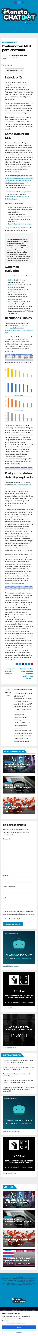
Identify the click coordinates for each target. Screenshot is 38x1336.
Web (4, 898)
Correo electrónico (9, 886)
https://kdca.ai (19, 1283)
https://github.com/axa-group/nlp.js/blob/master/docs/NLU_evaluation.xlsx (19, 330)
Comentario (7, 839)
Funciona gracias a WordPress (10, 1310)
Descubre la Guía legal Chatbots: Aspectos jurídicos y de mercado (26, 673)
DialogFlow (12, 289)
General (5, 42)
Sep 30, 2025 (10, 1244)
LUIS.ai (10, 280)
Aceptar (19, 1327)
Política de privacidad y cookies (16, 1323)
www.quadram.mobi (9, 1047)
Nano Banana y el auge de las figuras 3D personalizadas (18, 808)
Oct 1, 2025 (9, 1224)
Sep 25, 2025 (10, 1263)
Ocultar (21, 70)
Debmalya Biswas (20, 790)
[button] (31, 29)
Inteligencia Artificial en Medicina (10, 671)
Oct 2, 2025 (9, 1205)
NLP (15, 89)
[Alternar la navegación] (35, 29)
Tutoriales (14, 42)
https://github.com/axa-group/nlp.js (20, 484)
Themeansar (33, 1310)
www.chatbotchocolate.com (11, 966)
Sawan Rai (18, 811)
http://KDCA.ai (11, 1008)
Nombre (6, 875)
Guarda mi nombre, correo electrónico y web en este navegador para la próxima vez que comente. (18, 913)
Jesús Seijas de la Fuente (19, 55)
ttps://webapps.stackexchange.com (20, 224)
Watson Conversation (15, 285)
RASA (10, 301)
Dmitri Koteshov (20, 769)
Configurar (19, 1332)
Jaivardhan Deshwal (23, 1263)
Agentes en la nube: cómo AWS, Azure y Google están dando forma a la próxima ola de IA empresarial (18, 1089)
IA (11, 782)
